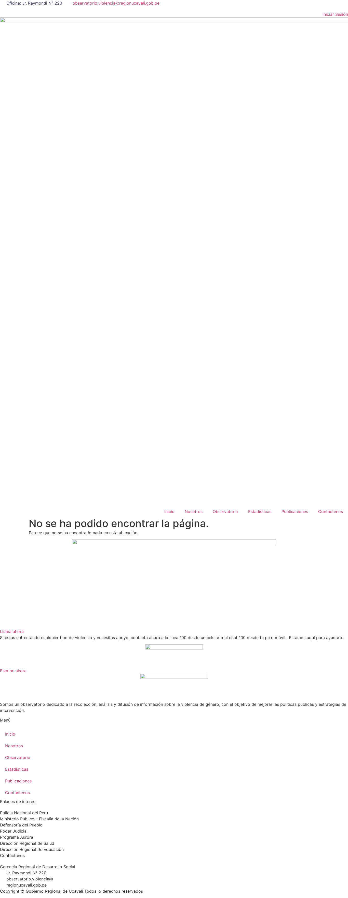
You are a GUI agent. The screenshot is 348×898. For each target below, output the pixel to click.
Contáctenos (330, 511)
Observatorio (225, 511)
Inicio (169, 511)
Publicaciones (295, 511)
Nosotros (194, 511)
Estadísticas (259, 511)
